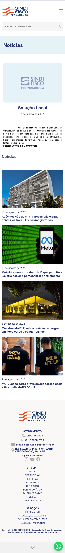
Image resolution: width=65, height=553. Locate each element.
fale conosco (32, 500)
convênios (32, 482)
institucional (33, 475)
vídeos (32, 497)
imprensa (32, 479)
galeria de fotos (32, 493)
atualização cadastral (32, 515)
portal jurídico (32, 489)
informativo (32, 512)
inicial (32, 471)
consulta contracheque (32, 519)
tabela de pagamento (32, 523)
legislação (32, 486)
